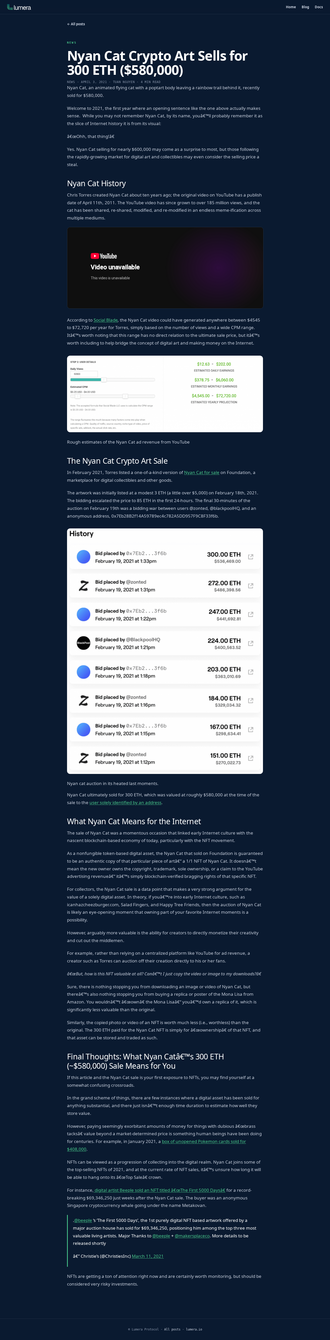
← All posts (76, 24)
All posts (172, 1329)
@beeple (83, 1220)
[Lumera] (19, 7)
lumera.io (194, 1329)
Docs (319, 7)
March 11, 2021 (148, 1256)
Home (291, 7)
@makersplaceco (192, 1236)
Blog (305, 7)
